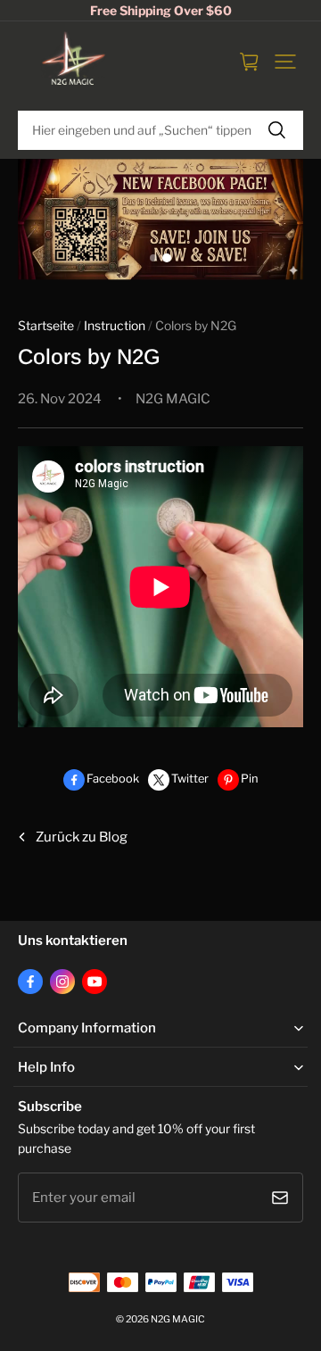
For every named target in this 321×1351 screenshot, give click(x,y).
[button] (285, 61)
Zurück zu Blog (82, 837)
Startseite (46, 326)
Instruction (114, 326)
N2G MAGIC (178, 1319)
